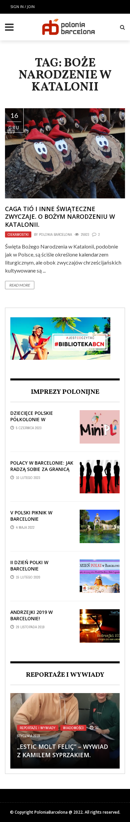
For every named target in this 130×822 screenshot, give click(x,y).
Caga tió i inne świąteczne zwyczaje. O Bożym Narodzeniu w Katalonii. (60, 216)
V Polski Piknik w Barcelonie (31, 515)
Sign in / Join (22, 6)
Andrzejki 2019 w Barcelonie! (31, 615)
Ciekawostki (18, 234)
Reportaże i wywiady (38, 727)
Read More (19, 285)
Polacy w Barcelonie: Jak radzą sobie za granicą (41, 466)
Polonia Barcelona (55, 234)
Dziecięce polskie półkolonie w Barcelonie (31, 419)
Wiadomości (73, 727)
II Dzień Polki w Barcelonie (29, 565)
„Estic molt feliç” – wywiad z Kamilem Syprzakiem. (62, 751)
